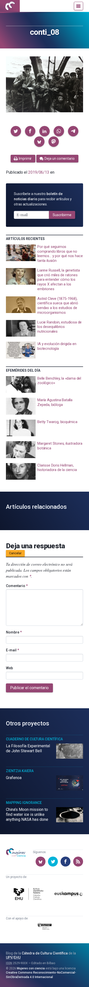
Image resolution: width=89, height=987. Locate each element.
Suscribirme (62, 215)
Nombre (14, 632)
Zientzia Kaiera (20, 771)
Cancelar (15, 553)
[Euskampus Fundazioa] (68, 895)
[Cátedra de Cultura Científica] (29, 894)
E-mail (12, 650)
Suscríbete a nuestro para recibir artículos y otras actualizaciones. (43, 199)
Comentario (17, 586)
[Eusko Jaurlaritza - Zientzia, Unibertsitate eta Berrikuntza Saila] (44, 927)
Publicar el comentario (29, 687)
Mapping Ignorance (24, 803)
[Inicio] (10, 6)
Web (9, 668)
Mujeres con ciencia (31, 968)
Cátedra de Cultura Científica (45, 953)
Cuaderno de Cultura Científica (34, 739)
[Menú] (78, 6)
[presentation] (44, 253)
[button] (16, 131)
